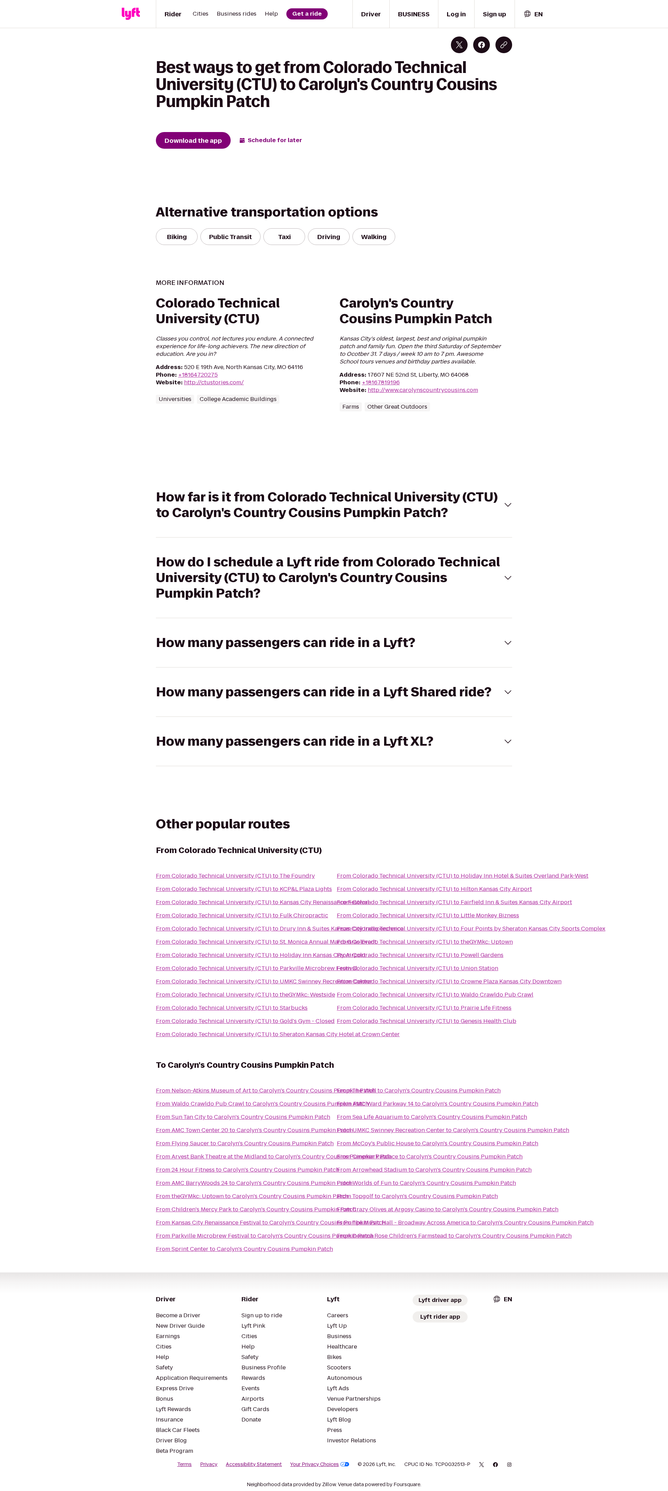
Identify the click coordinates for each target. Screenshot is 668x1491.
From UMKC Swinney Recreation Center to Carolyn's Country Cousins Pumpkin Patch (453, 1130)
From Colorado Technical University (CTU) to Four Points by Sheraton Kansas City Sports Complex (471, 929)
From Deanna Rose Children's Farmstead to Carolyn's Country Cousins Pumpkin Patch (454, 1236)
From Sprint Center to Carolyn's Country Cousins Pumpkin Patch (244, 1249)
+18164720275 (198, 375)
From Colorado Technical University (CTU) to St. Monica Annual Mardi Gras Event (266, 942)
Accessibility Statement (254, 1464)
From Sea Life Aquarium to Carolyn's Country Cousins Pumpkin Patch (432, 1117)
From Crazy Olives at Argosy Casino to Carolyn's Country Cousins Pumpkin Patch (447, 1209)
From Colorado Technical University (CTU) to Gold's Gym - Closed (245, 1021)
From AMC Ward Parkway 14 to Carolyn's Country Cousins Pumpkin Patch (437, 1104)
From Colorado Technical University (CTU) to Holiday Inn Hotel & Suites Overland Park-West (462, 876)
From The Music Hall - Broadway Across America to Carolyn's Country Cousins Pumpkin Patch (465, 1223)
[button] (334, 505)
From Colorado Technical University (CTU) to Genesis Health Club (426, 1021)
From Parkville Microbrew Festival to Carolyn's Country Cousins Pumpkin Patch (265, 1236)
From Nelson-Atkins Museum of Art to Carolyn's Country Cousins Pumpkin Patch (265, 1091)
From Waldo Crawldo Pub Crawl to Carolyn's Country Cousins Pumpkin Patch (262, 1104)
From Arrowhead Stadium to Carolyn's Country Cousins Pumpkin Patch (434, 1170)
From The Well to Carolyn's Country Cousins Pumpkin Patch (419, 1091)
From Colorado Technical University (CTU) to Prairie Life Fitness (424, 1008)
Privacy (208, 1464)
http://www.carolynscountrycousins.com (423, 390)
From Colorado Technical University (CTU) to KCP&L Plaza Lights (244, 889)
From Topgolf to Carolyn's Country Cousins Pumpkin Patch (417, 1196)
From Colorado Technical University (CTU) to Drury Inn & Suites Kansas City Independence (279, 929)
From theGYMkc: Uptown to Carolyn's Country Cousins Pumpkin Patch (252, 1196)
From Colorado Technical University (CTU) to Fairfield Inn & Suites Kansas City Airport (454, 902)
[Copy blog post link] (503, 44)
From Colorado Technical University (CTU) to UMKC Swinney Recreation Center (264, 981)
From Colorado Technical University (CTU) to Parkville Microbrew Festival (256, 968)
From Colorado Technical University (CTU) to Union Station (417, 968)
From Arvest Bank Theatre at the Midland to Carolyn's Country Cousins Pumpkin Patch (273, 1157)
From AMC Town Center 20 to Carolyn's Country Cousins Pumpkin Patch (254, 1130)
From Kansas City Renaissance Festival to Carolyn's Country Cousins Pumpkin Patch (270, 1223)
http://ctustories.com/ (214, 382)
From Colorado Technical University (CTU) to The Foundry (235, 876)
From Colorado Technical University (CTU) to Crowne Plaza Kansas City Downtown (449, 981)
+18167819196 (381, 382)
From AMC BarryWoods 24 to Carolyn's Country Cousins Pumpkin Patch (254, 1183)
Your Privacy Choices (314, 1464)
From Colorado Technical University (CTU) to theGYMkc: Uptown (425, 942)
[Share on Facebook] (481, 44)
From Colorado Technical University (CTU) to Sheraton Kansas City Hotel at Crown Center (278, 1034)
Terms (184, 1464)
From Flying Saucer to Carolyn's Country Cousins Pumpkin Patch (245, 1143)
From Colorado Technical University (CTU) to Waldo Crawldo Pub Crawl (435, 995)
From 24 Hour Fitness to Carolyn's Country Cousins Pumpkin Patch (247, 1170)
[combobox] (533, 14)
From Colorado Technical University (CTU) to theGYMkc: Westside (245, 995)
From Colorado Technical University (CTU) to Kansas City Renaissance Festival (262, 902)
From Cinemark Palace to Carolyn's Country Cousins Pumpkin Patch (430, 1157)
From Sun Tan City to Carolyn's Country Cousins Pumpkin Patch (243, 1117)
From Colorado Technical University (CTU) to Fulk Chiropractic (242, 915)
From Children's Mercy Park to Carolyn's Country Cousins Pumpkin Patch (256, 1209)
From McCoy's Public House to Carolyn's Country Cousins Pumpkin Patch (437, 1143)
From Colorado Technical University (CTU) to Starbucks (232, 1008)
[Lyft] (131, 14)
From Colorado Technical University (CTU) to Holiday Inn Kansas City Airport (261, 955)
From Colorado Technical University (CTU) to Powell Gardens (420, 955)
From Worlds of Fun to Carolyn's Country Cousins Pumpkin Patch (426, 1183)
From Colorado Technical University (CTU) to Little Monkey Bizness (428, 915)
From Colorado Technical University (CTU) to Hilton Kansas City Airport (434, 889)
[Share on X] (459, 44)
